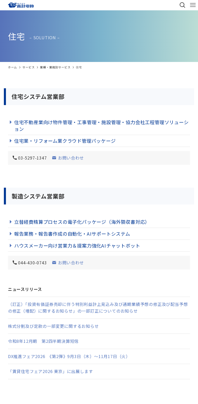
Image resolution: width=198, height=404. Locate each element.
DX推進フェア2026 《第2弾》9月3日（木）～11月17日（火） (69, 356)
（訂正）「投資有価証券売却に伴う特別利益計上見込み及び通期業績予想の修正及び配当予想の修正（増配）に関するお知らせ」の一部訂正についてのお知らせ (98, 307)
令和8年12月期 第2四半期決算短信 (43, 341)
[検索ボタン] (182, 5)
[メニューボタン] (193, 5)
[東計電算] (24, 5)
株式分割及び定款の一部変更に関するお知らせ (53, 326)
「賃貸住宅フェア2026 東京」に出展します (50, 371)
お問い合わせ (70, 158)
